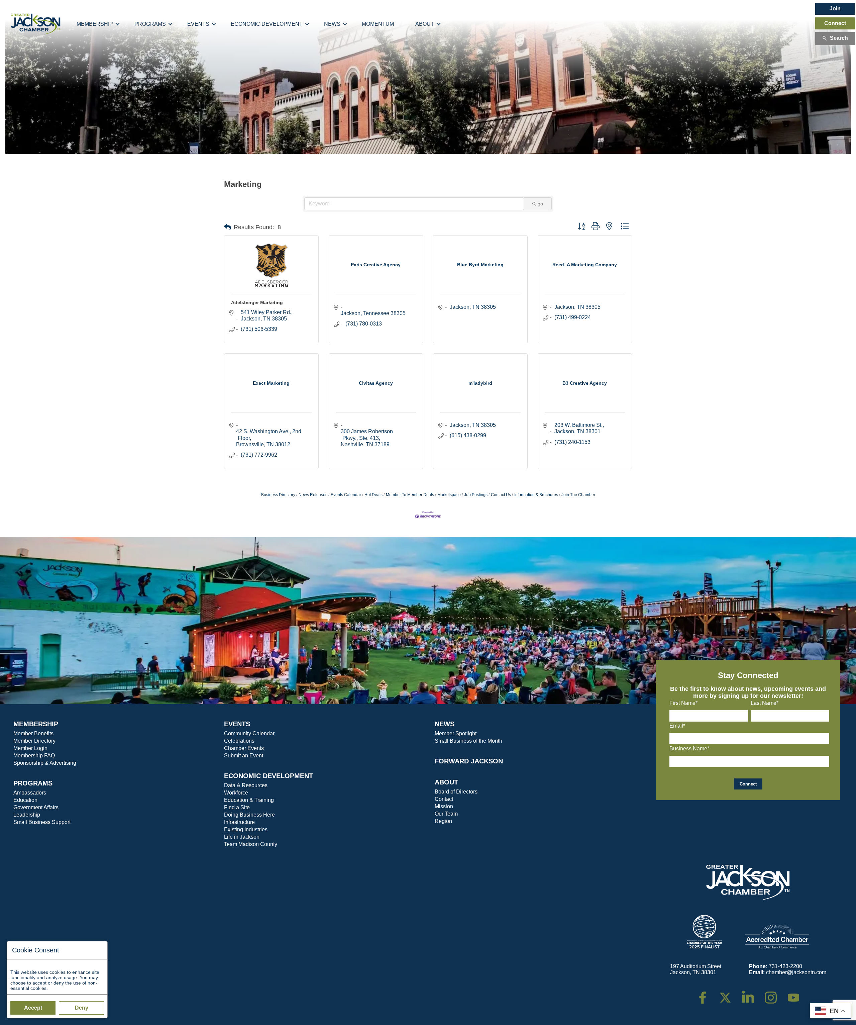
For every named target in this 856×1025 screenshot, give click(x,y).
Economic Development (267, 24)
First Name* (683, 703)
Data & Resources (246, 785)
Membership (95, 24)
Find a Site (237, 807)
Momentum (378, 24)
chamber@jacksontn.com (796, 972)
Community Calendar (249, 733)
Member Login (30, 748)
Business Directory (278, 494)
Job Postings (476, 494)
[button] (227, 227)
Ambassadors (29, 793)
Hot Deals (373, 494)
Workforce (236, 793)
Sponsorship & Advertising (44, 763)
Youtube (796, 994)
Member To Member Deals (410, 494)
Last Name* (764, 703)
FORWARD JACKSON (469, 761)
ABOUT (446, 782)
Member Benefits (33, 733)
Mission (444, 806)
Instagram (775, 994)
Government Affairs (36, 807)
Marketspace (449, 494)
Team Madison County (250, 844)
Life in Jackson (241, 837)
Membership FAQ (34, 755)
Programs (150, 24)
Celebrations (239, 741)
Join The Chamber (578, 494)
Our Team (446, 814)
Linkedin (751, 994)
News (332, 24)
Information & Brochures (536, 494)
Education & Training (249, 800)
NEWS (444, 724)
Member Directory (34, 741)
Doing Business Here (249, 815)
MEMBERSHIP (35, 724)
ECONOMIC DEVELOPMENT (268, 775)
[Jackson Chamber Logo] (36, 23)
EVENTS (237, 724)
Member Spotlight (455, 733)
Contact (444, 799)
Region (443, 821)
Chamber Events (244, 748)
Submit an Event (243, 755)
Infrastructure (239, 822)
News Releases (313, 494)
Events (198, 24)
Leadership (26, 815)
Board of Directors (456, 792)
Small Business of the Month (468, 741)
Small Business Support (42, 822)
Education (25, 800)
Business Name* (689, 748)
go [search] (540, 203)
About (424, 24)
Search (839, 38)
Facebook (707, 994)
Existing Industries (246, 829)
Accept (33, 1008)
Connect (835, 23)
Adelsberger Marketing (257, 302)
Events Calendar (346, 494)
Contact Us (501, 494)
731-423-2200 (785, 966)
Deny (81, 1008)
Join (835, 8)
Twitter (726, 994)
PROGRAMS (32, 783)
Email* (677, 726)
